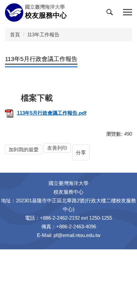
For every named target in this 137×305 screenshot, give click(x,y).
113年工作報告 (43, 34)
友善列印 (57, 148)
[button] (111, 13)
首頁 (15, 34)
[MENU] (127, 12)
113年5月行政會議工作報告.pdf (51, 113)
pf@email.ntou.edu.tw (77, 235)
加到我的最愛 (24, 149)
